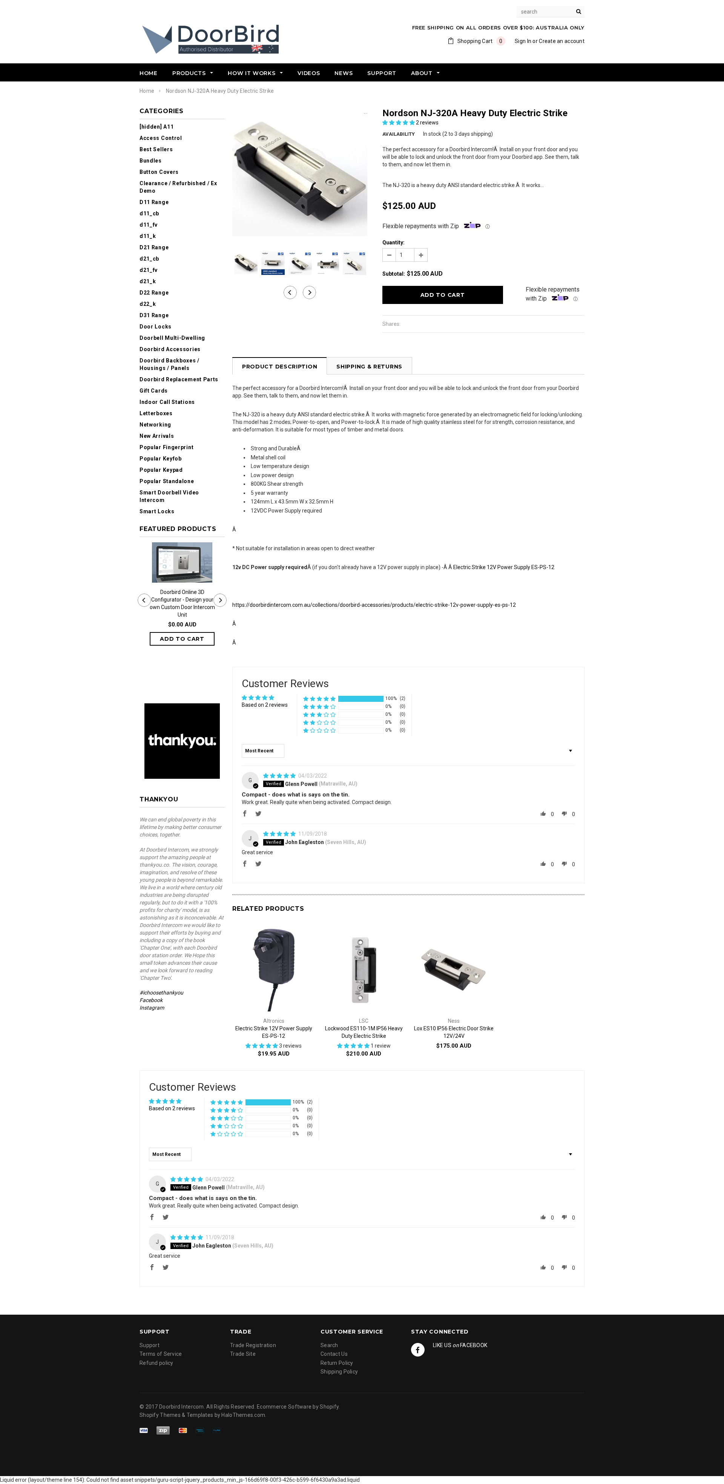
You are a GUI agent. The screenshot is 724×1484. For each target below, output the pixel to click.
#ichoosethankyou (162, 993)
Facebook (151, 1000)
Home (147, 91)
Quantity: (393, 242)
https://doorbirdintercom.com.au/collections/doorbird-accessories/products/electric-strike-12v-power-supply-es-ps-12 (374, 605)
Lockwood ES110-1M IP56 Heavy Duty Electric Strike (364, 1032)
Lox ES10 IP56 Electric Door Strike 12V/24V (454, 1032)
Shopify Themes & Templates (176, 1415)
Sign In (523, 41)
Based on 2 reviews (265, 705)
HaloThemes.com (243, 1415)
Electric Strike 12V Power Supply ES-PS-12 (503, 567)
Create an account (561, 41)
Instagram (152, 1008)
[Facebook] (418, 1350)
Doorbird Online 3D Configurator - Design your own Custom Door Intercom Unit (182, 603)
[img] (280, 776)
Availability (398, 134)
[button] (399, 123)
